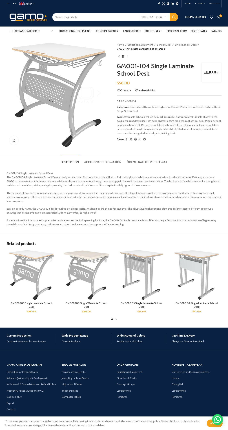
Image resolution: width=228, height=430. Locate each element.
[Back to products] (123, 56)
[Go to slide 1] (112, 319)
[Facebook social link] (159, 3)
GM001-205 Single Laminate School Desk (141, 305)
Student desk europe (189, 129)
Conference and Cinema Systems (191, 372)
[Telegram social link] (177, 3)
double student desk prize (131, 120)
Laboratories (124, 390)
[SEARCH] (174, 17)
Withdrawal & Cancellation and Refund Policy (31, 384)
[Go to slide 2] (116, 319)
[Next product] (127, 56)
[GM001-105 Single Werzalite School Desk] (86, 275)
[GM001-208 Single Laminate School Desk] (197, 275)
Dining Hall (177, 384)
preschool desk (131, 125)
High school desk (156, 120)
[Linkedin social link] (173, 3)
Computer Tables (71, 396)
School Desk (164, 44)
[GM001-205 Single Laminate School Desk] (142, 275)
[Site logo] (27, 16)
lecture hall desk (175, 120)
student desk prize (150, 133)
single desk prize (146, 129)
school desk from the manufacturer (184, 125)
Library (175, 378)
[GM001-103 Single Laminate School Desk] (31, 275)
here (176, 421)
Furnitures (122, 396)
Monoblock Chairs (127, 378)
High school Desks (140, 107)
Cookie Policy (14, 396)
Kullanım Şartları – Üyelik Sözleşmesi (27, 378)
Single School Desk (185, 44)
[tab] (70, 160)
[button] (217, 419)
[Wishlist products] (211, 17)
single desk (129, 129)
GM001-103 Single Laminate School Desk (31, 305)
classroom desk (184, 117)
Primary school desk (152, 125)
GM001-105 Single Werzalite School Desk (86, 305)
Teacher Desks (70, 390)
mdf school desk (194, 120)
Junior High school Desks (165, 107)
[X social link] (163, 3)
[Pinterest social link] (168, 3)
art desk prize (167, 117)
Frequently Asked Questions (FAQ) (25, 390)
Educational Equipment (140, 44)
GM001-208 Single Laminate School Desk (197, 305)
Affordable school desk (136, 117)
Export (10, 403)
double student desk (205, 117)
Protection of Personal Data (22, 372)
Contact (11, 409)
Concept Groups (126, 384)
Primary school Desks (192, 107)
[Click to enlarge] (13, 140)
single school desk (166, 129)
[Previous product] (119, 56)
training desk (168, 133)
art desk (154, 117)
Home (120, 44)
